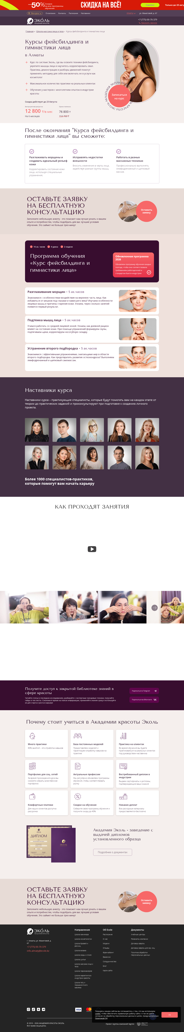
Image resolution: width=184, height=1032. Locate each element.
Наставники (85, 13)
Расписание (73, 13)
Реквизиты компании (139, 939)
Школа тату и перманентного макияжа (81, 985)
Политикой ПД (101, 1018)
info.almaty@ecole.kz (38, 950)
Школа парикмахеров (83, 971)
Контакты (62, 13)
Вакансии (107, 957)
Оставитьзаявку (146, 211)
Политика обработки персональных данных (140, 953)
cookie (97, 1013)
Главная (30, 31)
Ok (169, 1015)
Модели (106, 943)
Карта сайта (107, 970)
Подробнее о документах (112, 852)
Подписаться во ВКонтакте (142, 700)
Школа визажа (80, 950)
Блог (105, 966)
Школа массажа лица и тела (50, 31)
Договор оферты (138, 943)
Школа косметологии (83, 939)
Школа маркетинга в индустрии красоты (83, 976)
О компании (50, 13)
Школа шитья (80, 959)
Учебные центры (138, 934)
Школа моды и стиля (83, 955)
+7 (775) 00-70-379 (147, 19)
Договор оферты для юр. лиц (143, 948)
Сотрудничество (109, 961)
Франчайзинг (108, 952)
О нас (105, 939)
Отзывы (106, 948)
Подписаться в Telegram (141, 691)
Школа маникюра (82, 934)
